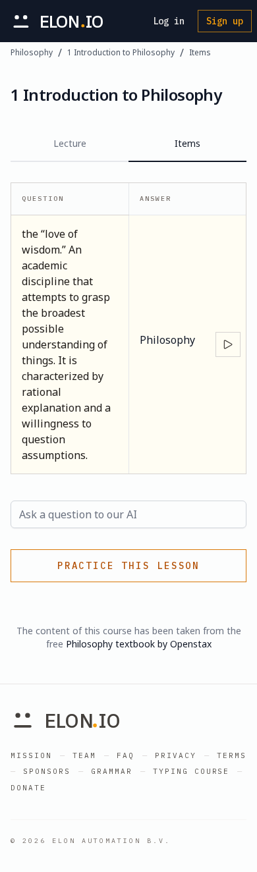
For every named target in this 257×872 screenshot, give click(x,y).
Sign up (224, 21)
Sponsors (47, 771)
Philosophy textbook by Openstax (139, 644)
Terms (231, 755)
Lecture (69, 143)
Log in (169, 21)
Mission (31, 755)
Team (84, 755)
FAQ (125, 755)
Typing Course (191, 771)
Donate (28, 787)
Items (200, 52)
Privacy (175, 755)
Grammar (111, 771)
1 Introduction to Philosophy (121, 52)
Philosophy (32, 52)
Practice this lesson (128, 566)
